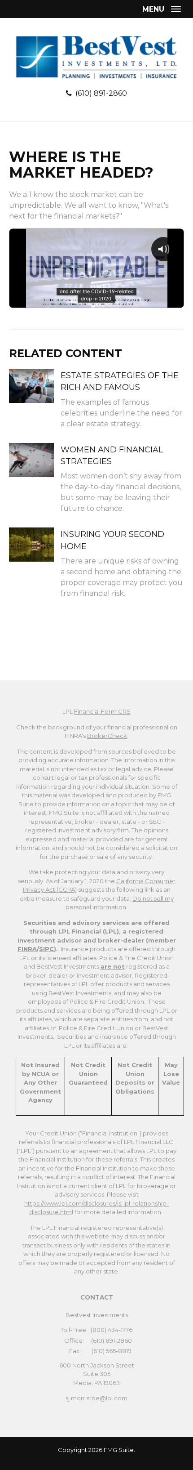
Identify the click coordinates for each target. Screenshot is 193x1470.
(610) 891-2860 (101, 93)
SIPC (46, 948)
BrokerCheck (107, 735)
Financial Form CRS (102, 711)
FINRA (27, 948)
